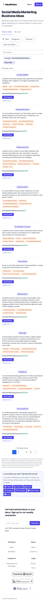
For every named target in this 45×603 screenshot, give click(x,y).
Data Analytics (15, 349)
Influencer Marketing (9, 164)
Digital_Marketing (8, 238)
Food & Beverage (18, 271)
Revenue (29, 39)
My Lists (17, 32)
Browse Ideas (7, 32)
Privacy (33, 563)
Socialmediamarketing (10, 121)
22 (31, 452)
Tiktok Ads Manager (27, 352)
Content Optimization (9, 388)
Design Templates (18, 124)
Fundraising (28, 426)
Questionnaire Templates (11, 206)
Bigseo (5, 86)
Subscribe (35, 523)
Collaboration (20, 241)
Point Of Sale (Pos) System (11, 274)
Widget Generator (26, 89)
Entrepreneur (7, 271)
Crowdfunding (7, 426)
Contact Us (33, 551)
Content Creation (8, 241)
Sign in (29, 4)
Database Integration (9, 127)
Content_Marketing (9, 310)
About (33, 547)
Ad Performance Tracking (11, 352)
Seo (10, 86)
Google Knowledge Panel (10, 89)
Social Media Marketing (21, 86)
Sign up (38, 4)
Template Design (21, 313)
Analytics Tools (8, 167)
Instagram (36, 164)
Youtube (37, 388)
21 (26, 452)
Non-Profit (37, 426)
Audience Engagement (25, 388)
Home (12, 547)
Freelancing (22, 200)
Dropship (6, 349)
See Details (8, 97)
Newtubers (6, 385)
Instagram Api (34, 86)
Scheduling (29, 124)
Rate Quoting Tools (25, 203)
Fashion (18, 238)
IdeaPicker (11, 551)
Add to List (6, 101)
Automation (6, 124)
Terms (33, 568)
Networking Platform (24, 164)
